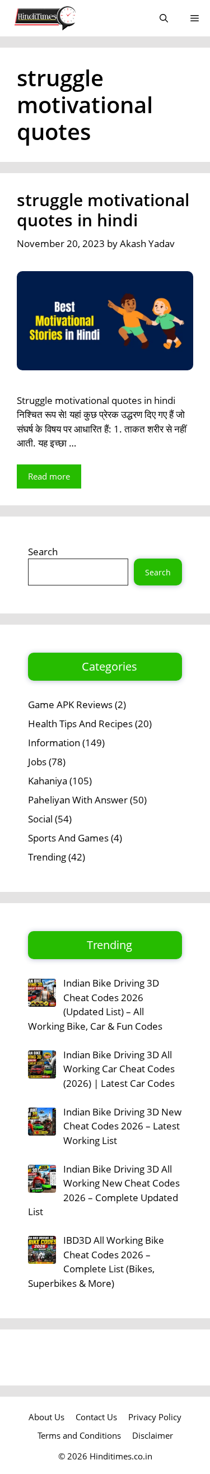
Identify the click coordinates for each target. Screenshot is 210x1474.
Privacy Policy (154, 1416)
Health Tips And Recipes (80, 723)
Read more (49, 476)
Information (54, 742)
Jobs (37, 761)
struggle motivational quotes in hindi (103, 209)
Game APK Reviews (70, 704)
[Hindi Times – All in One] (68, 18)
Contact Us (96, 1416)
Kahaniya (47, 780)
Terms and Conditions (79, 1435)
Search (43, 551)
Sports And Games (68, 837)
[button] (163, 18)
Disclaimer (152, 1435)
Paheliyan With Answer (78, 799)
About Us (46, 1416)
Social (40, 818)
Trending (47, 856)
